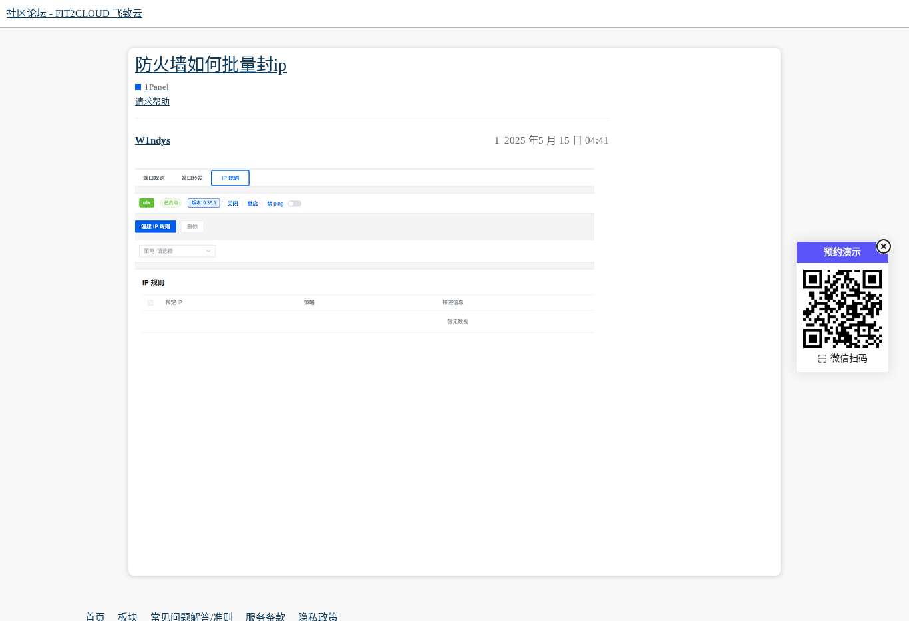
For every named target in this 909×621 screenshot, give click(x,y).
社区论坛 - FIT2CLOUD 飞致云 (74, 13)
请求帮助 (152, 101)
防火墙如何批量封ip (211, 65)
